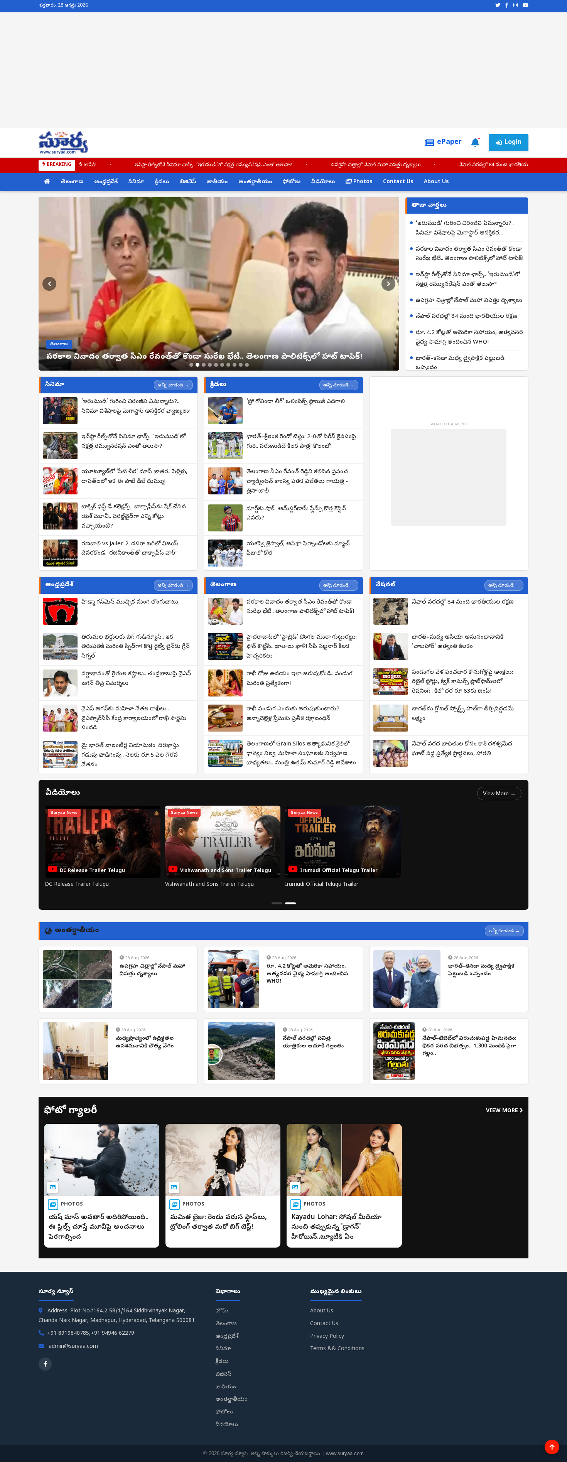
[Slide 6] (222, 365)
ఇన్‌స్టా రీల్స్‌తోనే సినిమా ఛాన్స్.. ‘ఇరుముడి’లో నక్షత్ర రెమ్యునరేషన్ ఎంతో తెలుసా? (146, 165)
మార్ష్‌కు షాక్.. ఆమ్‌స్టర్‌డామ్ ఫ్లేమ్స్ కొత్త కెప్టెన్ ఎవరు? (296, 514)
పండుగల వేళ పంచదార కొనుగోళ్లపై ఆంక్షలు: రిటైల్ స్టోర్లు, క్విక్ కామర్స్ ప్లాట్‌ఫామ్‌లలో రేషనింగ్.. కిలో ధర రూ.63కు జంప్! (462, 682)
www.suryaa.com (345, 1453)
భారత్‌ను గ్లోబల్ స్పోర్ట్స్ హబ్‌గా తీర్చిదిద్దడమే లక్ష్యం (463, 714)
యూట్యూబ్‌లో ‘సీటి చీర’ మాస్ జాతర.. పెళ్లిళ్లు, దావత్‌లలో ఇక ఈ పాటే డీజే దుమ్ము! (134, 477)
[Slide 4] (210, 365)
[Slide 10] (247, 365)
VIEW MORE (504, 1111)
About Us (436, 182)
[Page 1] (277, 903)
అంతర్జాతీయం (255, 182)
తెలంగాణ (72, 182)
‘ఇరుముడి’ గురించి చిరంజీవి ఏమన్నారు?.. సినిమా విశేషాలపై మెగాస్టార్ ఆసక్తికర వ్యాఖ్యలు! (465, 229)
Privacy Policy (327, 1337)
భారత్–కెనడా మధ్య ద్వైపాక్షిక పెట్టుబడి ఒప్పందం (460, 363)
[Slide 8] (234, 365)
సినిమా (136, 182)
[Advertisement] (283, 70)
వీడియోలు (323, 182)
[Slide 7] (228, 365)
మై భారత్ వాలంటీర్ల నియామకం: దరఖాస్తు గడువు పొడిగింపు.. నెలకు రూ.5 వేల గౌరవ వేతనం (130, 755)
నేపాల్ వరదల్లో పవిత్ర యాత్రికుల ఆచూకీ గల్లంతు (313, 1042)
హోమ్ (222, 1311)
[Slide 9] (241, 365)
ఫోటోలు (291, 182)
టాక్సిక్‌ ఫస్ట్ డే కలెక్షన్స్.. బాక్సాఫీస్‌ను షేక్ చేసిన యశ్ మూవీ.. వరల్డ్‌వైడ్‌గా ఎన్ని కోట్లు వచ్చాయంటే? (133, 516)
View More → (499, 793)
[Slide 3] (204, 365)
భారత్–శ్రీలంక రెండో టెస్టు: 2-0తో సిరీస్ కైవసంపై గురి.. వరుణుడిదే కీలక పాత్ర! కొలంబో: (301, 441)
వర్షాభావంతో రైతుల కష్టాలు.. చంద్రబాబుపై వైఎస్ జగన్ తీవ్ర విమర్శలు (136, 679)
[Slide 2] (197, 365)
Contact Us (398, 182)
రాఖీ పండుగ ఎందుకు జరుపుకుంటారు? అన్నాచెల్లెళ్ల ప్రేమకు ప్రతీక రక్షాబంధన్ (292, 714)
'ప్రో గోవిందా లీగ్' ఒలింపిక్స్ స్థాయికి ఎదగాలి (295, 402)
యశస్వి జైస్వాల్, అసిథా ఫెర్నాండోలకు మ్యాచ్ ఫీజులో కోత (297, 549)
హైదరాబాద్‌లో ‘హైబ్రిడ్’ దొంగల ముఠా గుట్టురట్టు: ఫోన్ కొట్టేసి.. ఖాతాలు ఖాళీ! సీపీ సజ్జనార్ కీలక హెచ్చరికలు (301, 647)
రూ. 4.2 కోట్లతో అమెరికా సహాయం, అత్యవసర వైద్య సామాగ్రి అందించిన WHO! (469, 337)
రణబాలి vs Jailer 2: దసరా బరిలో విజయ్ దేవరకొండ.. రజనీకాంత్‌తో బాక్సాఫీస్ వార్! (129, 549)
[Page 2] (290, 903)
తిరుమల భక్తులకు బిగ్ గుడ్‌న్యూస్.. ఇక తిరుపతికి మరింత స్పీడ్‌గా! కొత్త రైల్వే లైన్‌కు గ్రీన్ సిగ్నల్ (135, 647)
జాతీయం (217, 182)
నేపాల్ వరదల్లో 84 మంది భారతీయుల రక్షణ (434, 165)
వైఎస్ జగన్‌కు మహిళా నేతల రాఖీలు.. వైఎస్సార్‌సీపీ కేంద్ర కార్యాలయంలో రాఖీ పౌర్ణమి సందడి (133, 718)
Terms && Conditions (337, 1349)
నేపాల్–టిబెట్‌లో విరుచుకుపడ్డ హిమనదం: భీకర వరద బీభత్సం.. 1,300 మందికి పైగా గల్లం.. (469, 1046)
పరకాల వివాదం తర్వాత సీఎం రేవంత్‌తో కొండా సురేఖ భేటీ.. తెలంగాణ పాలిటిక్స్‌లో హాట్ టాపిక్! (469, 254)
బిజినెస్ (188, 182)
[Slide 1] (191, 365)
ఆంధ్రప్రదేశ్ (106, 182)
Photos (362, 182)
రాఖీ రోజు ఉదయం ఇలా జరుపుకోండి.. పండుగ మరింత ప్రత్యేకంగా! (299, 679)
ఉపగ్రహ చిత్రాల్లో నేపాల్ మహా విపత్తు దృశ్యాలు (308, 165)
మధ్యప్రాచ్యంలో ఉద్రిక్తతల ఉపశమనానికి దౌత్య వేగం (145, 1042)
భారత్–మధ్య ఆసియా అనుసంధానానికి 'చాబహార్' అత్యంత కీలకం (457, 642)
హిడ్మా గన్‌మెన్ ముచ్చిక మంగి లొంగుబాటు (129, 602)
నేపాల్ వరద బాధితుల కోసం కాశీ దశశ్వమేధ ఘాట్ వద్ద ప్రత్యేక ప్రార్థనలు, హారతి (462, 749)
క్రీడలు (162, 182)
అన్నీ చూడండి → (173, 385)
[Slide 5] (216, 365)
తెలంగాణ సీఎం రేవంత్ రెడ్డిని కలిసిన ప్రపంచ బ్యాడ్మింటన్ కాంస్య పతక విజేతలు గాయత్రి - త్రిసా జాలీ (297, 481)
